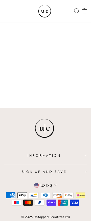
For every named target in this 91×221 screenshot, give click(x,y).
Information (44, 155)
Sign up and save (44, 172)
